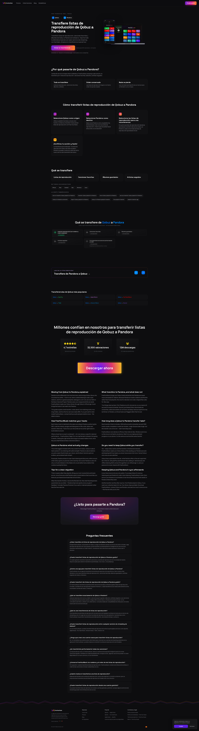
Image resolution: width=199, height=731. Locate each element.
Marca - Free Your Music (133, 719)
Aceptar (181, 726)
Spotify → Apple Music (110, 712)
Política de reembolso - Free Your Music (137, 714)
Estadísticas (42, 3)
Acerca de (84, 712)
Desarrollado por (54, 721)
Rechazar (192, 726)
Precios (18, 3)
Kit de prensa (85, 719)
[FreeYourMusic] (7, 3)
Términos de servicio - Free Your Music (136, 717)
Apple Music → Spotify (110, 717)
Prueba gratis (191, 3)
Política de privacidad (132, 712)
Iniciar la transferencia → (63, 48)
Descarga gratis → (99, 517)
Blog (35, 3)
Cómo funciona (27, 3)
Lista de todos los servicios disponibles (114, 719)
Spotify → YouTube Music (111, 714)
